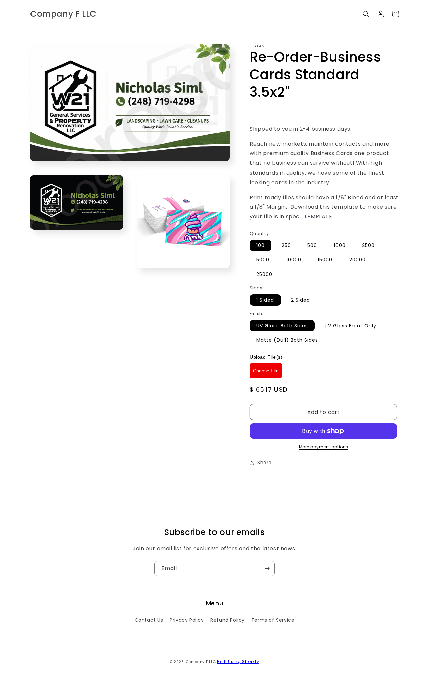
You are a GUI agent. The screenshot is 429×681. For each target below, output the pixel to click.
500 (312, 245)
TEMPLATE (318, 217)
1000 (340, 245)
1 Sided (265, 300)
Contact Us (149, 620)
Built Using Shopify (238, 661)
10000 (293, 259)
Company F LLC (201, 661)
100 (260, 245)
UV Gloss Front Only (350, 325)
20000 (357, 259)
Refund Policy (227, 620)
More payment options (323, 447)
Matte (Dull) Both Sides (287, 340)
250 (286, 245)
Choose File (266, 370)
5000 (262, 259)
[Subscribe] (267, 568)
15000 (325, 259)
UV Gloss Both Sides (282, 325)
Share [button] (264, 462)
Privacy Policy (187, 620)
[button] (366, 14)
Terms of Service (273, 620)
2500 (368, 245)
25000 (264, 274)
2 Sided (300, 300)
